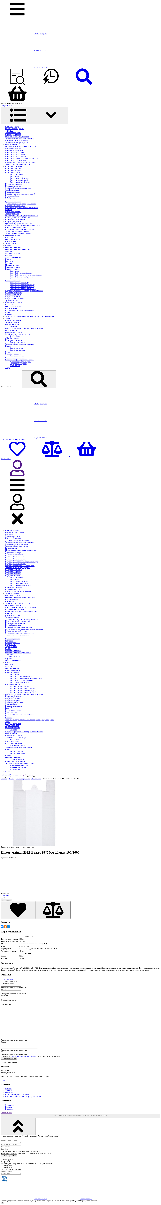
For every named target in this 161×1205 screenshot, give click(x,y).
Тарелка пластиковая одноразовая (18, 233)
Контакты (9, 1093)
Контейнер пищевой (13, 247)
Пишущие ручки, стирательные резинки (20, 310)
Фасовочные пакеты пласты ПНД (22, 285)
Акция (7, 368)
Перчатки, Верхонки (13, 135)
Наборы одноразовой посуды (16, 227)
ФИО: (3, 989)
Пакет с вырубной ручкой (19, 178)
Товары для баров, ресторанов (16, 143)
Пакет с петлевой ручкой (19, 180)
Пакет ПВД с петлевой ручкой (21, 273)
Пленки (8, 245)
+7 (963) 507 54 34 (40, 67)
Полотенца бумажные (13, 293)
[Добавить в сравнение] (53, 910)
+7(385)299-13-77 (40, 50)
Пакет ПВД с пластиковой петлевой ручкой (26, 275)
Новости (8, 1107)
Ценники (8, 314)
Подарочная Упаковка (13, 166)
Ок (3, 1203)
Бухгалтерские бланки (13, 306)
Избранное (5, 775)
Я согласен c (21, 1151)
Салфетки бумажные (13, 295)
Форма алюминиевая (13, 257)
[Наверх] (18, 1126)
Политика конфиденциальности (17, 1095)
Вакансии (9, 1109)
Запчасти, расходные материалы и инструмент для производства (29, 316)
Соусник (8, 255)
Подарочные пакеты (12, 172)
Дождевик (9, 131)
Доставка (8, 1091)
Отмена (13, 1155)
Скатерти (8, 210)
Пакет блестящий (16, 174)
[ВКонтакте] (2, 926)
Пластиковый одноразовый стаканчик (19, 229)
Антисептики (15, 366)
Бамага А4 (9, 304)
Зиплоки (8, 263)
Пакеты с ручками (12, 269)
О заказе (8, 1089)
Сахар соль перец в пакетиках (16, 141)
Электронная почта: (8, 1000)
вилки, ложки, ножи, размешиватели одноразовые (24, 225)
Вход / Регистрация (27, 775)
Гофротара (9, 237)
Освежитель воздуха (13, 148)
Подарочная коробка (13, 168)
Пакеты (8, 259)
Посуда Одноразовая (13, 222)
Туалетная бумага (11, 300)
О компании (9, 1105)
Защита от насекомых (13, 133)
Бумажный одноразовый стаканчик (18, 223)
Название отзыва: (8, 983)
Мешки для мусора (12, 265)
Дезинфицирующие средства (20, 362)
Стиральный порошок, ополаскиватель (19, 162)
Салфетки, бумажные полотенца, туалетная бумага (24, 291)
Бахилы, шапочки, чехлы (14, 129)
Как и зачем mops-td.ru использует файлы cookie (23, 1096)
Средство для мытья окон (14, 152)
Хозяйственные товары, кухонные (18, 200)
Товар (7, 318)
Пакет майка (14, 176)
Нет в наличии (6, 900)
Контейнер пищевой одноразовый (18, 249)
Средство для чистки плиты (15, 160)
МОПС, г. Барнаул (40, 34)
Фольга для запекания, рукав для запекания (21, 216)
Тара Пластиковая (12, 190)
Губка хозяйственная (13, 202)
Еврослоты (9, 261)
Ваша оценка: (6, 1004)
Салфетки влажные (12, 297)
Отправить (5, 1155)
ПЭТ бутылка (10, 198)
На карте (4, 1080)
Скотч (7, 312)
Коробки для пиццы (12, 239)
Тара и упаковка (11, 243)
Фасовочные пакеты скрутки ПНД (23, 289)
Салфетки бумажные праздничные (18, 188)
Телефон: (4, 996)
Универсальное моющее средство (17, 164)
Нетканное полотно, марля (15, 206)
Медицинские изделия (18, 364)
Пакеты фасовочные (12, 281)
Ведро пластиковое (12, 192)
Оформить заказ (7, 106)
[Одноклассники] (5, 926)
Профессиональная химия (15, 220)
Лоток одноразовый (12, 253)
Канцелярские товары (13, 302)
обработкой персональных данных (23, 1056)
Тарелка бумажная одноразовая (17, 231)
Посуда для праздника (13, 184)
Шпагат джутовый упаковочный (17, 218)
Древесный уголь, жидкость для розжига (20, 204)
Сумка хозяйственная (13, 212)
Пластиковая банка (12, 196)
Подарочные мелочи (13, 170)
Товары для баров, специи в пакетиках (19, 139)
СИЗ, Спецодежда (12, 127)
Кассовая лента (11, 308)
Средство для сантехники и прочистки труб (21, 158)
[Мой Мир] (8, 926)
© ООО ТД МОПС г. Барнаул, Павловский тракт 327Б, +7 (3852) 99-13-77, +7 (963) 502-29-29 (81, 1115)
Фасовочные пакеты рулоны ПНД (22, 287)
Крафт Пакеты (10, 241)
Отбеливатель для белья (14, 150)
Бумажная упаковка (12, 235)
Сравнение (14, 775)
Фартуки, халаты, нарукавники (17, 137)
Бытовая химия (11, 144)
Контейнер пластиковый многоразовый (20, 194)
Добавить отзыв (7, 979)
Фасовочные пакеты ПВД (19, 283)
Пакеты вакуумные (12, 267)
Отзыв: (4, 1042)
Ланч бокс (9, 251)
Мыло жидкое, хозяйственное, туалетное (20, 146)
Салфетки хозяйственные (14, 299)
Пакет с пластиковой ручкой (20, 182)
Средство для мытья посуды (15, 156)
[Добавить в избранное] (18, 910)
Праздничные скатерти (14, 186)
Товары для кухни (12, 214)
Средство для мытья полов (15, 154)
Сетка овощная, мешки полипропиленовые (21, 208)
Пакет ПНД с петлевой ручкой (21, 277)
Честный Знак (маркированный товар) (19, 360)
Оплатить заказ (6, 1113)
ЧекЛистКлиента (16, 336)
